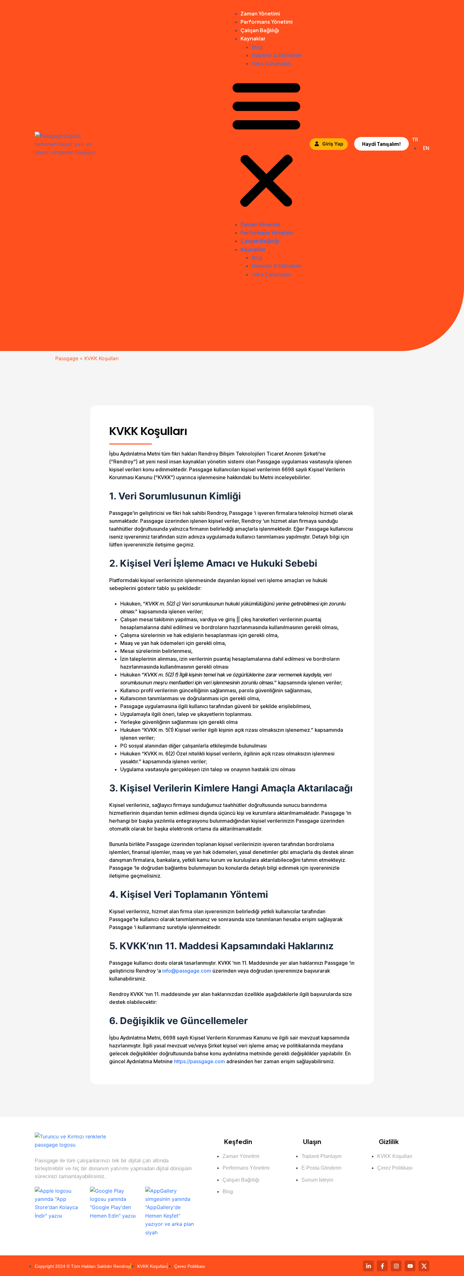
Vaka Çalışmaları (271, 63)
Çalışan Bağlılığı (260, 30)
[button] (266, 144)
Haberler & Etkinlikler (277, 55)
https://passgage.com (200, 1061)
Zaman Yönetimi (260, 13)
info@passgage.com (186, 971)
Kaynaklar (253, 38)
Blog (257, 47)
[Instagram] (396, 1266)
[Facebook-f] (382, 1266)
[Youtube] (410, 1266)
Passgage (66, 358)
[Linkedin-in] (368, 1266)
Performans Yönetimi (267, 21)
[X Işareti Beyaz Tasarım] (424, 1266)
